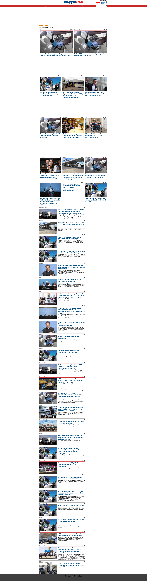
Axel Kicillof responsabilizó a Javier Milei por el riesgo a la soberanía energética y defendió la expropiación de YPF (50, 202)
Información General (78, 29)
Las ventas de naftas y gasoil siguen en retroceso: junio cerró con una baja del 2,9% (55, 54)
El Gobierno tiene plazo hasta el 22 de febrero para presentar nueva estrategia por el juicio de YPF (71, 366)
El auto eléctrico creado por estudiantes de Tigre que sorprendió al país (94, 135)
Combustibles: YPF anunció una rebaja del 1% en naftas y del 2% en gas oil (71, 252)
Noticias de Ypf (43, 25)
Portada (41, 6)
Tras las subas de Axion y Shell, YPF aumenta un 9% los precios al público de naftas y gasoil (71, 493)
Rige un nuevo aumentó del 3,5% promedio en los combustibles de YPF (71, 564)
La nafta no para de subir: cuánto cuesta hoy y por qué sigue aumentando (49, 93)
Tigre (64, 75)
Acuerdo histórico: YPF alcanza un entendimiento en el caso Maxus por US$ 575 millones (70, 437)
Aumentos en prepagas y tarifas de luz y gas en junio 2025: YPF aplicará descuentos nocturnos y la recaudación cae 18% (72, 187)
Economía (42, 29)
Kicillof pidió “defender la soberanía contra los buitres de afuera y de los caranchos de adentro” (70, 409)
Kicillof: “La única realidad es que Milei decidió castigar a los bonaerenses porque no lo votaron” (70, 281)
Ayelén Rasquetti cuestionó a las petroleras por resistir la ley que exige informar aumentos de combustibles (50, 176)
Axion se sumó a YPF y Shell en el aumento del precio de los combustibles (69, 464)
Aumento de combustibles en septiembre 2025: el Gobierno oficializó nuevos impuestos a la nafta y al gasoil (73, 176)
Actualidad (65, 117)
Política (86, 75)
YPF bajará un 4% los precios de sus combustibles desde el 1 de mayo (95, 200)
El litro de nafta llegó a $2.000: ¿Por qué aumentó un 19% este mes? (50, 135)
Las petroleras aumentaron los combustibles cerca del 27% (68, 351)
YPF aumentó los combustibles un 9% (71, 505)
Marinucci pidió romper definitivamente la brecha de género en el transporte (72, 135)
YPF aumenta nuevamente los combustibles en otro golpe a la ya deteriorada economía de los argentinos (70, 450)
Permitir (82, 6)
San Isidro (41, 220)
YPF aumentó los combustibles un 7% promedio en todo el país (71, 520)
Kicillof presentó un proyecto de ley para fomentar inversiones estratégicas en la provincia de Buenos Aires (71, 310)
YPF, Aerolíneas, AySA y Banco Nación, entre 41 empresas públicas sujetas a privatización (70, 380)
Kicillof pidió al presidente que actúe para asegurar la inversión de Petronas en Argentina (71, 267)
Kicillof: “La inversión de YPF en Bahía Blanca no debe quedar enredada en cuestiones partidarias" (71, 323)
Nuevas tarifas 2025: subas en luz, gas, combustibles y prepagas (69, 237)
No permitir (76, 6)
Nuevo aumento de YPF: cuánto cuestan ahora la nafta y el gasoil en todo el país (95, 175)
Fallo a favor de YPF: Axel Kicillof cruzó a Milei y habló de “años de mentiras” (95, 93)
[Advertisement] (73, 16)
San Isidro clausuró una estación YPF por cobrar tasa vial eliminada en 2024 (71, 223)
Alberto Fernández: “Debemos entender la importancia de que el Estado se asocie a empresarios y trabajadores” (69, 550)
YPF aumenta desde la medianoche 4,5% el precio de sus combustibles (70, 534)
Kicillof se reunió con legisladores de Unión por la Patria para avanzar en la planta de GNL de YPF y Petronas (71, 295)
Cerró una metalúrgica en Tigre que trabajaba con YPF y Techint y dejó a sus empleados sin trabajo (73, 94)
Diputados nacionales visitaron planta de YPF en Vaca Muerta (71, 422)
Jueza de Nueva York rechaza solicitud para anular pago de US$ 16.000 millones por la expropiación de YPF (71, 211)
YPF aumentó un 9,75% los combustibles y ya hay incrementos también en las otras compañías (70, 394)
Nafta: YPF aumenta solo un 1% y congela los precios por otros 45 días (89, 54)
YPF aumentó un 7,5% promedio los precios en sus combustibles (70, 478)
